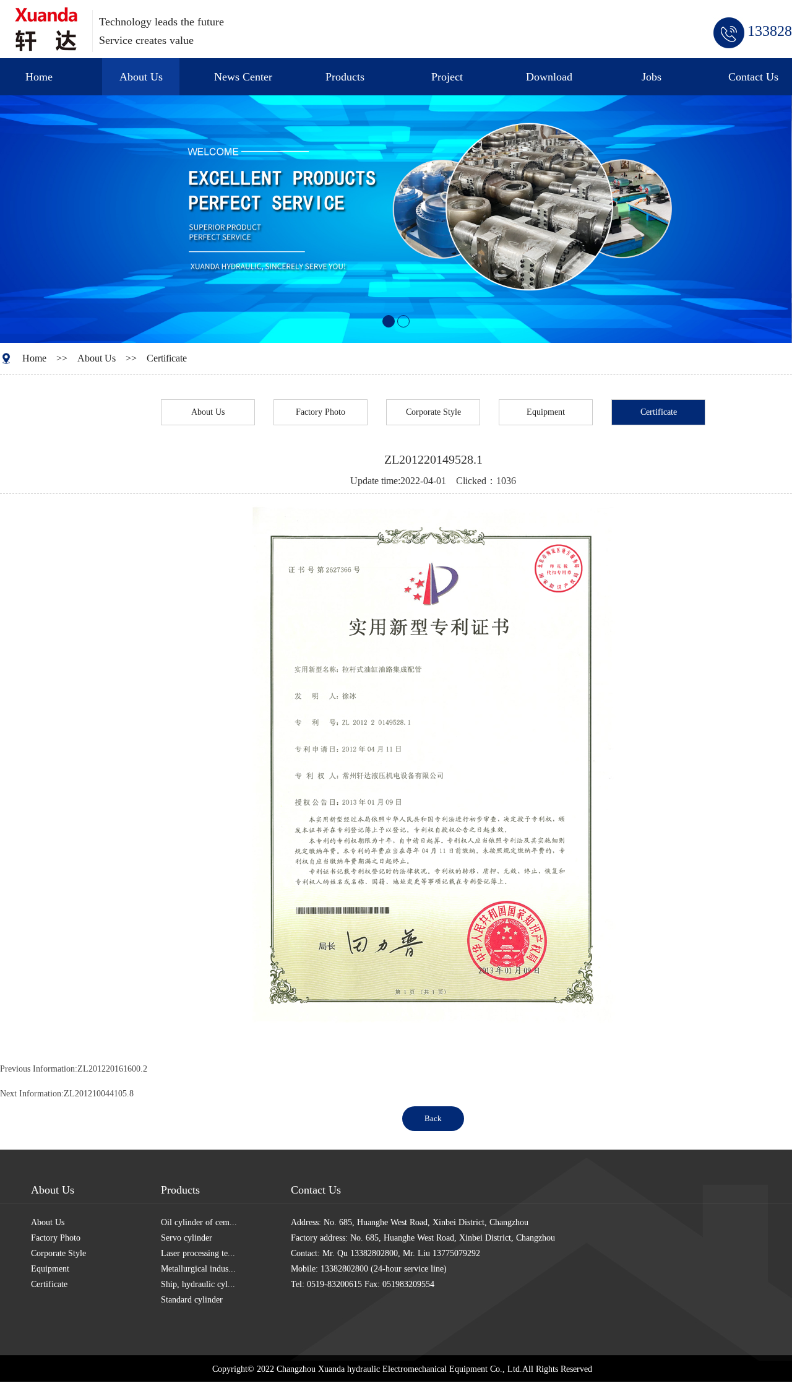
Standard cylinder (192, 1299)
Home (39, 77)
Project (447, 77)
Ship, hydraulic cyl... (198, 1284)
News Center (243, 77)
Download (549, 77)
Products (344, 77)
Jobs (651, 77)
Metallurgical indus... (198, 1268)
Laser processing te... (198, 1253)
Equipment (546, 412)
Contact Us (753, 77)
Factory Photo (320, 412)
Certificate (167, 358)
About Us (141, 77)
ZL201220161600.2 (112, 1068)
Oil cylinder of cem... (199, 1222)
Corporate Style (433, 412)
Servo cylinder (186, 1237)
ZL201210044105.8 (99, 1093)
